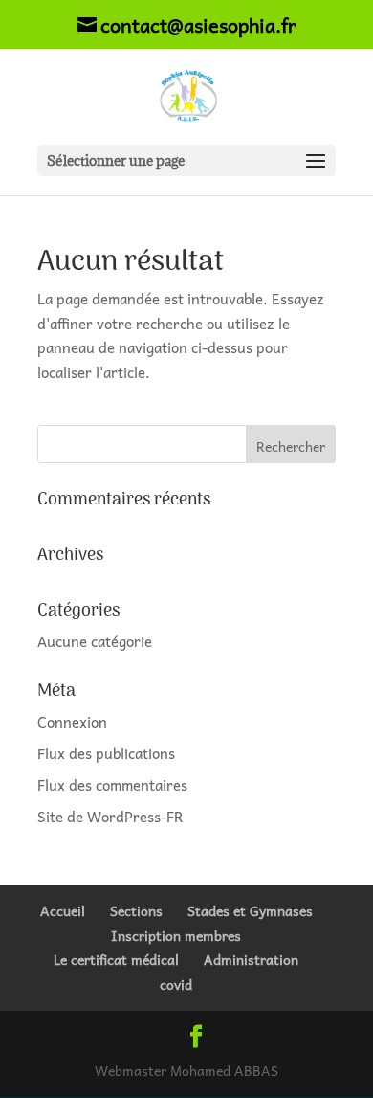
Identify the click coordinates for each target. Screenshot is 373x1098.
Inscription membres (176, 935)
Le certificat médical (116, 959)
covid (176, 984)
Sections (136, 910)
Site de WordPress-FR (110, 816)
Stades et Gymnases (250, 910)
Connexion (72, 721)
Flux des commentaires (112, 784)
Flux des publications (106, 753)
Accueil (62, 910)
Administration (251, 959)
